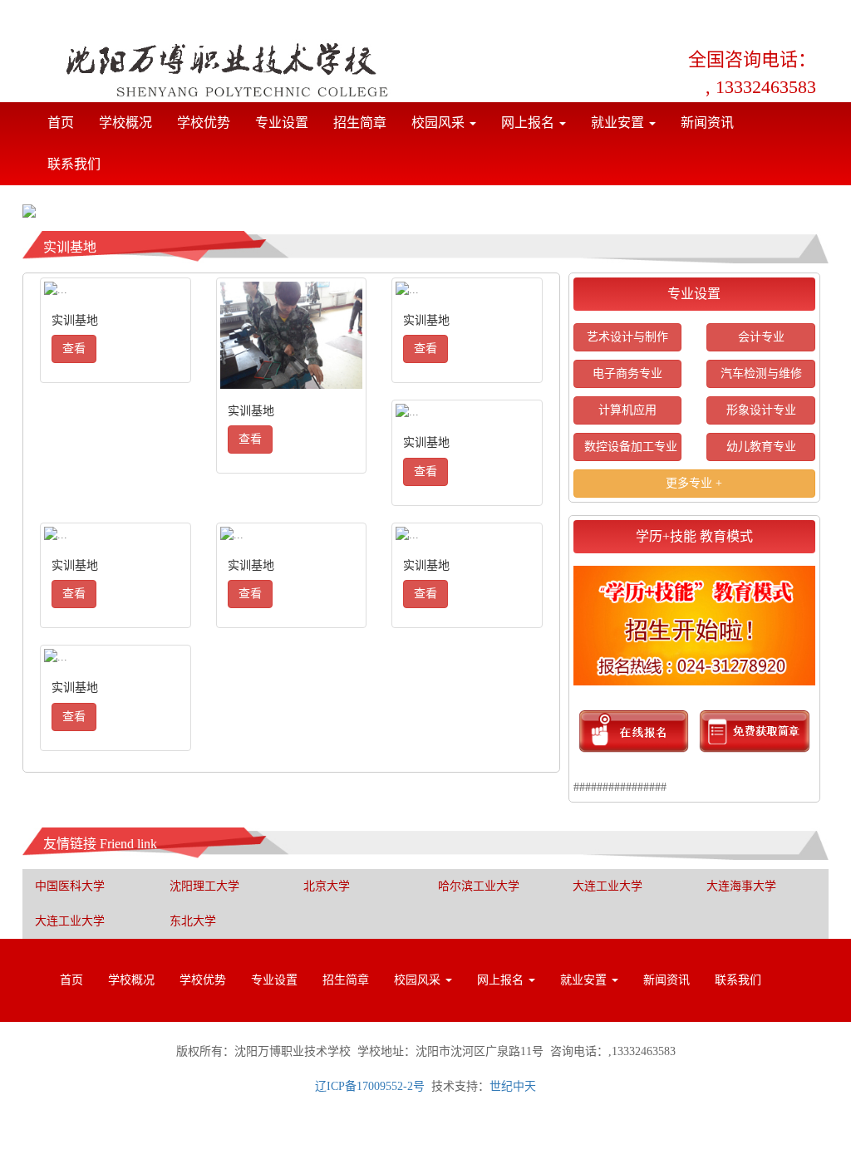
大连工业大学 (607, 886)
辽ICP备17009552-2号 (370, 1086)
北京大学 (326, 886)
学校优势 (203, 122)
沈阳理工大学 (204, 886)
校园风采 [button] (439, 122)
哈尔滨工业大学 (478, 886)
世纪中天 (512, 1086)
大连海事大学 (741, 886)
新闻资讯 (707, 122)
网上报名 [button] (529, 122)
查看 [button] (74, 348)
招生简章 (359, 122)
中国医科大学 (70, 886)
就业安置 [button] (619, 122)
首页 (66, 122)
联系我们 (74, 164)
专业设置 (281, 122)
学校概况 (125, 122)
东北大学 (193, 921)
